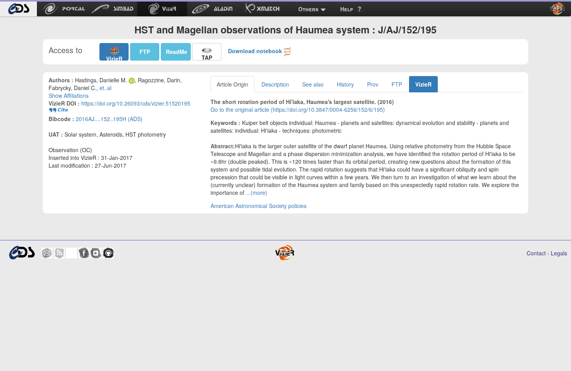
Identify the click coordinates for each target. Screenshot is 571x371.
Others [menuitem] (308, 9)
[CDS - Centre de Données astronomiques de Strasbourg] (21, 253)
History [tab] (345, 84)
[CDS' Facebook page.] (83, 253)
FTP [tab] (397, 84)
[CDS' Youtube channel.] (96, 253)
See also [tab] (313, 84)
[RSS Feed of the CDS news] (59, 253)
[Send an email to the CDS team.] (47, 253)
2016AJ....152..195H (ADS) (109, 119)
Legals (559, 253)
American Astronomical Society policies (258, 206)
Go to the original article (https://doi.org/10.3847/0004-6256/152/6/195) (298, 109)
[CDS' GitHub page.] (108, 253)
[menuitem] (18, 9)
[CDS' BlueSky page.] (71, 253)
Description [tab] (275, 84)
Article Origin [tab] (232, 84)
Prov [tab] (372, 84)
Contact (536, 253)
